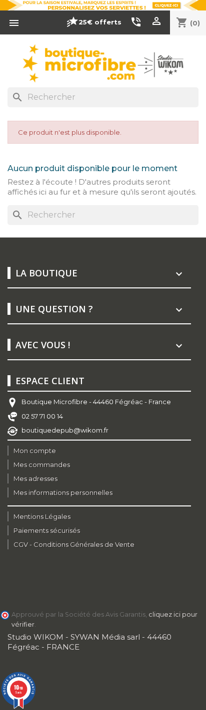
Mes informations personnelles (63, 492)
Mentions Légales (42, 516)
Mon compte (35, 451)
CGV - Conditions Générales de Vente (74, 544)
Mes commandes (42, 465)
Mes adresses (36, 478)
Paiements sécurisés (47, 530)
